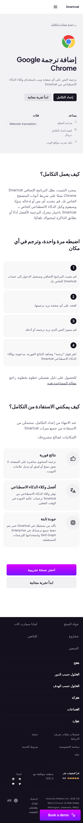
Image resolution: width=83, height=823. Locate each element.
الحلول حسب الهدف (66, 686)
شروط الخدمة (30, 746)
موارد (75, 721)
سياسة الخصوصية (69, 746)
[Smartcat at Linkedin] (13, 779)
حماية (35, 734)
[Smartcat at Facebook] (20, 779)
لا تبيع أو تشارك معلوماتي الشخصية (33, 805)
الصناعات (73, 709)
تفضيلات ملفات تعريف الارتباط (66, 736)
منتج (76, 663)
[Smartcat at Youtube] (13, 784)
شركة (75, 697)
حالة (77, 754)
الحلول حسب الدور (67, 674)
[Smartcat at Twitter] (20, 784)
